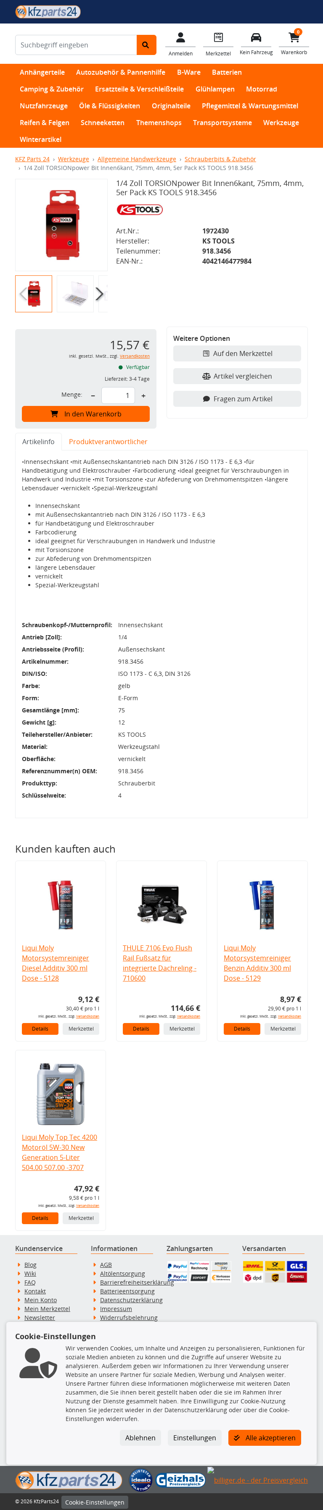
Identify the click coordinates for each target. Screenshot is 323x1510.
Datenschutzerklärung (131, 1300)
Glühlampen (215, 89)
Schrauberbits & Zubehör (220, 159)
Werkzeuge (281, 122)
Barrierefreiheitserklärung (137, 1282)
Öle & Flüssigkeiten (109, 105)
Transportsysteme (222, 122)
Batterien (227, 72)
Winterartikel (40, 139)
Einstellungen (194, 1437)
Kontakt (35, 1291)
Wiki (30, 1273)
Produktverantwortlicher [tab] (108, 441)
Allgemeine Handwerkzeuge (137, 159)
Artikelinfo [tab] (38, 441)
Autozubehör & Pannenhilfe (120, 72)
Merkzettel (81, 1028)
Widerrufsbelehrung (129, 1318)
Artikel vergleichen (243, 376)
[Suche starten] (146, 45)
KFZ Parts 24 (32, 159)
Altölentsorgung (122, 1273)
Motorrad (261, 89)
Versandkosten (135, 356)
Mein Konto (40, 1300)
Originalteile (171, 105)
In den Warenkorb (93, 414)
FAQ (30, 1282)
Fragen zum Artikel (243, 398)
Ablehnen (140, 1437)
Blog (30, 1265)
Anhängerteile (42, 72)
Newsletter (39, 1318)
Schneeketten (102, 122)
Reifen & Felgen (44, 122)
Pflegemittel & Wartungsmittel (250, 105)
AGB (106, 1265)
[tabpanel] (161, 634)
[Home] (48, 11)
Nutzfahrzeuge (44, 105)
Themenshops (159, 122)
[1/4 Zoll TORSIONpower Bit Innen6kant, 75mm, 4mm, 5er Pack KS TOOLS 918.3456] (61, 225)
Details (40, 1028)
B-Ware (189, 72)
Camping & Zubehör (52, 89)
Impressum (116, 1309)
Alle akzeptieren (270, 1437)
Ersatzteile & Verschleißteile (139, 89)
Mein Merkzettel (47, 1309)
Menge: (71, 394)
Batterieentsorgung (127, 1291)
